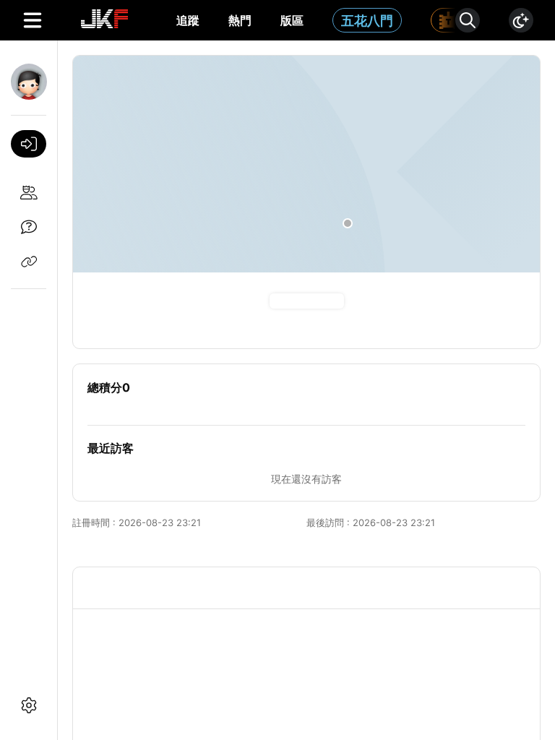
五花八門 (367, 20)
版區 (292, 20)
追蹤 (187, 20)
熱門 (239, 20)
